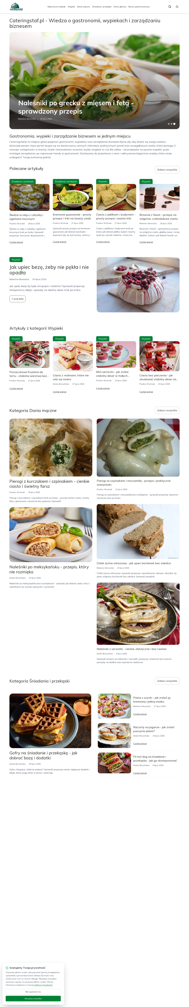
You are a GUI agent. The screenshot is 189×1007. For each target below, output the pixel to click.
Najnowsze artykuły (56, 6)
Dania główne (120, 6)
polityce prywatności (43, 985)
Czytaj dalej (17, 298)
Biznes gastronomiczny (139, 6)
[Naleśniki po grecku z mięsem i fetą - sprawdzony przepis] (94, 80)
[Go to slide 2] (171, 124)
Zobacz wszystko (167, 169)
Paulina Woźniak (17, 223)
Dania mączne (83, 6)
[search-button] (169, 6)
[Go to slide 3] (174, 124)
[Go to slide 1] (169, 124)
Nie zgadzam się (33, 992)
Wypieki (71, 6)
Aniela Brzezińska (61, 384)
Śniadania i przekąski (101, 6)
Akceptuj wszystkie (33, 998)
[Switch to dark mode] (177, 6)
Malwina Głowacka (27, 119)
